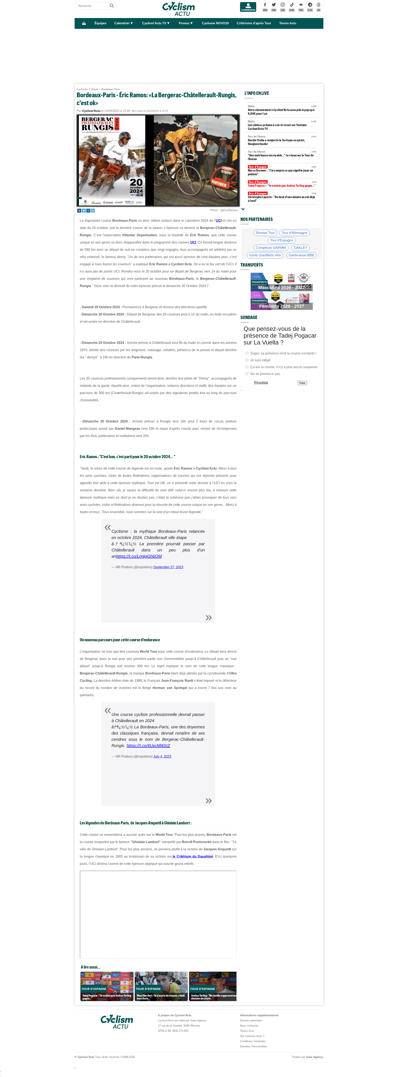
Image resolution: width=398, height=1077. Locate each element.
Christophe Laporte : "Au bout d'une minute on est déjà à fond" (282, 197)
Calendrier (122, 23)
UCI (219, 220)
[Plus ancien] (243, 209)
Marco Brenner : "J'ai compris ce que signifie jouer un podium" (282, 170)
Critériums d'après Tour (254, 23)
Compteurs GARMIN (271, 247)
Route (94, 89)
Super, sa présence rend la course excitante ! (283, 353)
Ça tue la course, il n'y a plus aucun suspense (284, 367)
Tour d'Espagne (281, 240)
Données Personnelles (253, 1046)
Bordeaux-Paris (111, 89)
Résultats (261, 382)
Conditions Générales (253, 1041)
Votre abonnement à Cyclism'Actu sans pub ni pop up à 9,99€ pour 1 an (282, 110)
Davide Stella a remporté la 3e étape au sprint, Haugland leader (282, 140)
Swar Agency (314, 1057)
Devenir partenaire (251, 1020)
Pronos (184, 23)
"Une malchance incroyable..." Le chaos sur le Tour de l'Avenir (282, 155)
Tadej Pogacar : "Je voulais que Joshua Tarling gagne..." (282, 183)
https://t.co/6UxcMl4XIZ (148, 745)
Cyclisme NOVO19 (215, 23)
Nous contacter (249, 1025)
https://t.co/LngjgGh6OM (139, 556)
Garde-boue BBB (301, 255)
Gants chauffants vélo (265, 255)
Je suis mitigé (260, 360)
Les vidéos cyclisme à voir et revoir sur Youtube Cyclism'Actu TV (282, 125)
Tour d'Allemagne (294, 233)
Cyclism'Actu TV (154, 23)
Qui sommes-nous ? (252, 1036)
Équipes (100, 23)
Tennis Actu (287, 23)
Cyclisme (82, 89)
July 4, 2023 (162, 756)
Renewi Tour (265, 233)
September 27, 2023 (168, 567)
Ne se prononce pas (265, 374)
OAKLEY (300, 247)
